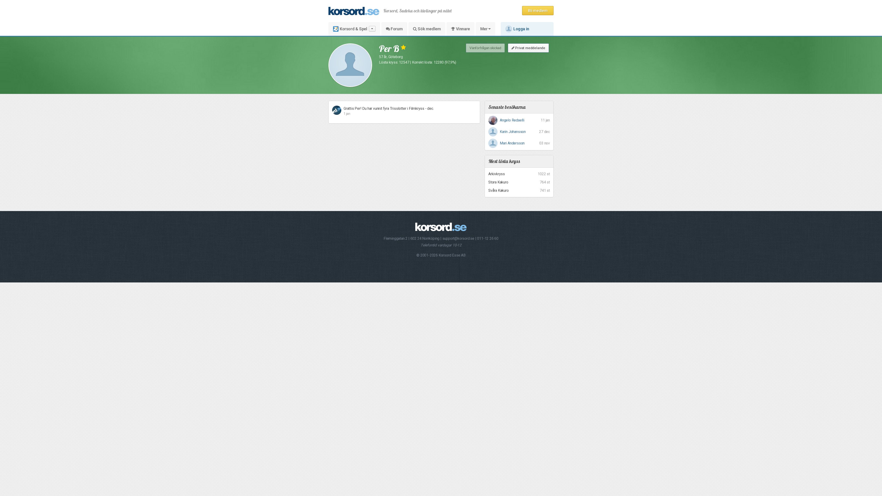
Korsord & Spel (353, 28)
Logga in (521, 28)
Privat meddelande (529, 48)
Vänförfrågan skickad (485, 48)
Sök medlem (429, 28)
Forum (396, 28)
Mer (484, 28)
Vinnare (462, 28)
